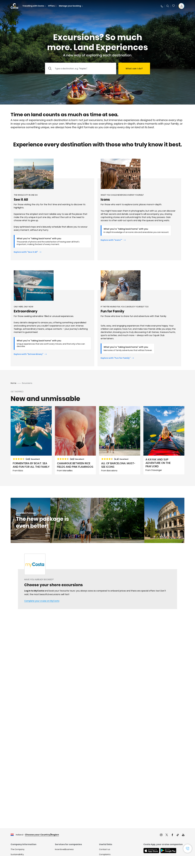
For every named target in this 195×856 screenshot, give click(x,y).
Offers (51, 6)
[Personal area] (181, 6)
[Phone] (162, 6)
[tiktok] (178, 835)
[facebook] (172, 835)
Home (13, 383)
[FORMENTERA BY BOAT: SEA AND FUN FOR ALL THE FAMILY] (31, 440)
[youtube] (183, 835)
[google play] (168, 851)
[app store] (151, 851)
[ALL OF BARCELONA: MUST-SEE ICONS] (119, 440)
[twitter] (167, 835)
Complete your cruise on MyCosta (41, 600)
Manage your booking (70, 6)
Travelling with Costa (33, 6)
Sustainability (17, 854)
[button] (174, 6)
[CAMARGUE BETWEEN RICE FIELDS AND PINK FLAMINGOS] (75, 440)
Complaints (104, 854)
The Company (17, 849)
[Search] (168, 6)
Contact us (104, 849)
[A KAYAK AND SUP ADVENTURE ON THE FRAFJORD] (164, 440)
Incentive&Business (64, 849)
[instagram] (161, 835)
